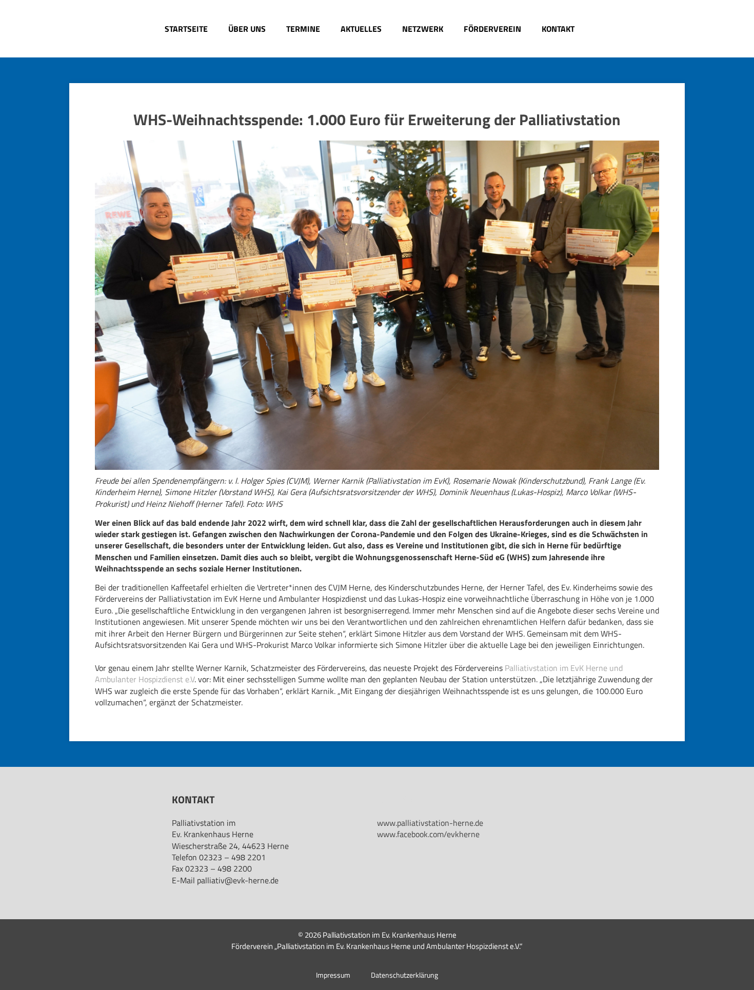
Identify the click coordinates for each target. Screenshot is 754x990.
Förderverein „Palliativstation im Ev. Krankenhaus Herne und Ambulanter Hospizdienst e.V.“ (377, 946)
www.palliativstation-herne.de (430, 823)
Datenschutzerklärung (404, 975)
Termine (303, 28)
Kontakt (558, 28)
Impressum (333, 975)
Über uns (247, 28)
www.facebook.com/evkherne (428, 834)
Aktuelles (361, 28)
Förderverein (492, 28)
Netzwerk (422, 28)
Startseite (186, 28)
